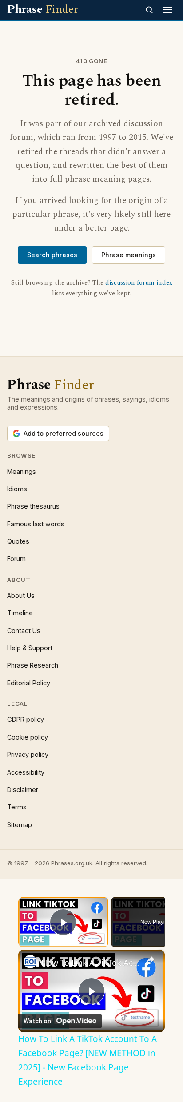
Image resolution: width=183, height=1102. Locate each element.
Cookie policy (27, 737)
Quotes (18, 541)
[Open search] (149, 10)
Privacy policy (27, 754)
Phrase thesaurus (33, 506)
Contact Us (23, 630)
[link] (30, 961)
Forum (16, 558)
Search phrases (52, 255)
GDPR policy (25, 719)
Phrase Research (32, 665)
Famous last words (35, 524)
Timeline (20, 613)
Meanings (21, 471)
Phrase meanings (128, 255)
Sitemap (19, 824)
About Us (21, 595)
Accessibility (25, 772)
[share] (150, 959)
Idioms (17, 489)
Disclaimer (22, 789)
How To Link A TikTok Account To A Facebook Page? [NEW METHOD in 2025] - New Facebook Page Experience (91, 962)
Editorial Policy (28, 683)
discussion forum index (138, 283)
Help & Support (29, 648)
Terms (17, 807)
